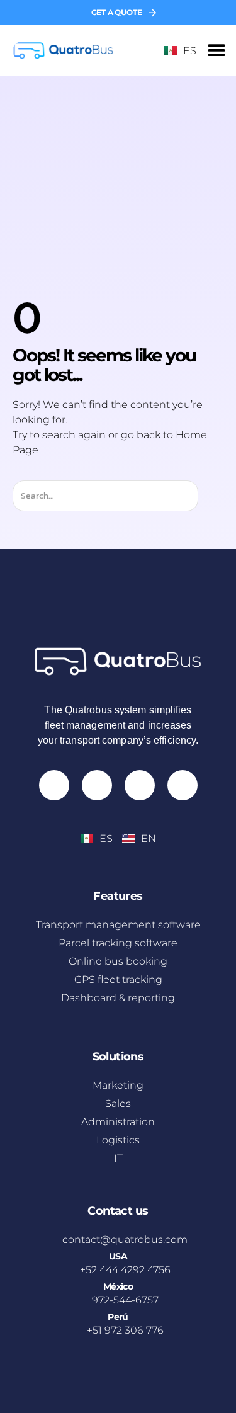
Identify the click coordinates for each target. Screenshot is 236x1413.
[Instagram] (54, 785)
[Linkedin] (182, 785)
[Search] (209, 495)
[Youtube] (97, 785)
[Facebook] (140, 785)
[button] (217, 51)
